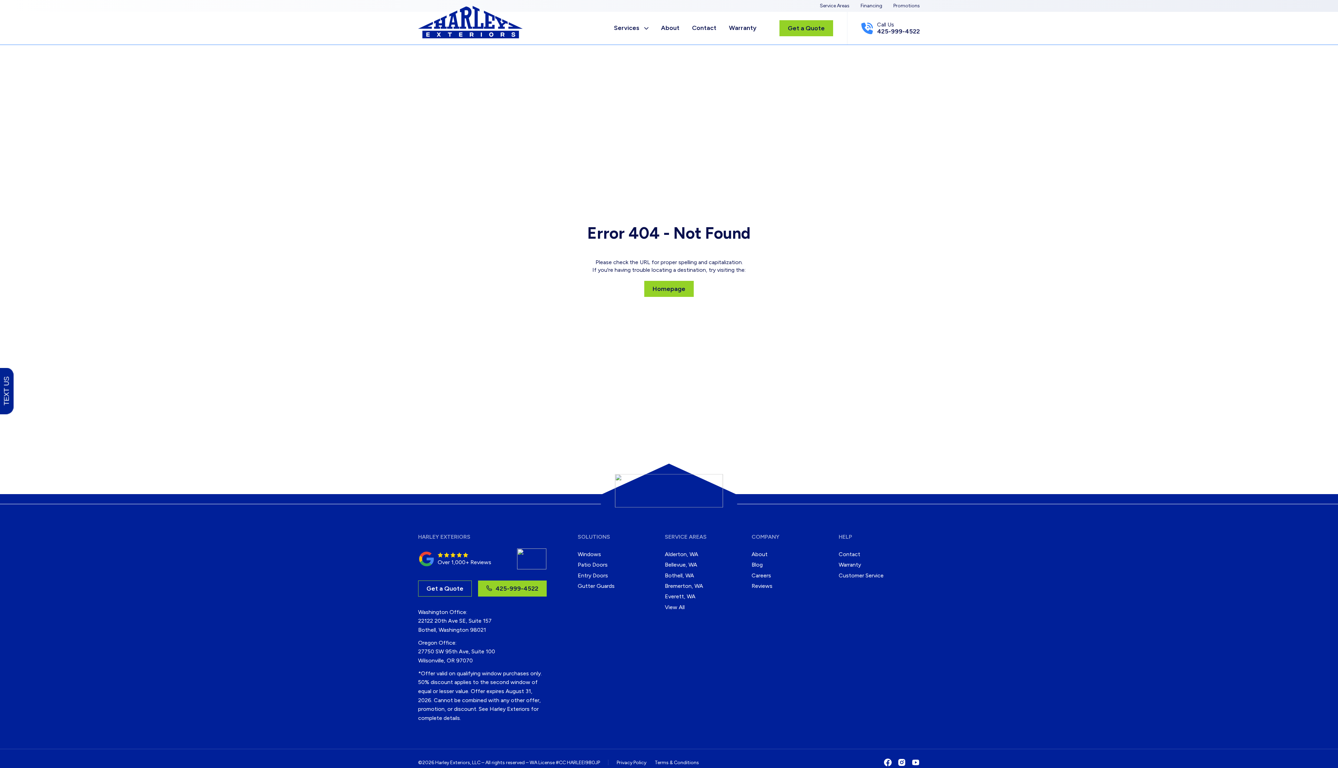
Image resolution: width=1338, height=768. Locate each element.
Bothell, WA (679, 575)
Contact (704, 28)
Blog (757, 564)
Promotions (906, 6)
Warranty (742, 28)
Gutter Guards (596, 586)
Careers (761, 575)
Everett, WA (680, 596)
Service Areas (834, 6)
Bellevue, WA (681, 564)
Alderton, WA (681, 554)
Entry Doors (593, 575)
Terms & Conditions (677, 763)
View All (675, 607)
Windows (589, 554)
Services (626, 28)
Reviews (762, 586)
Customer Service (861, 575)
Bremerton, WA (684, 586)
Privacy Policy (631, 763)
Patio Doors (593, 564)
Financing (871, 6)
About (670, 28)
